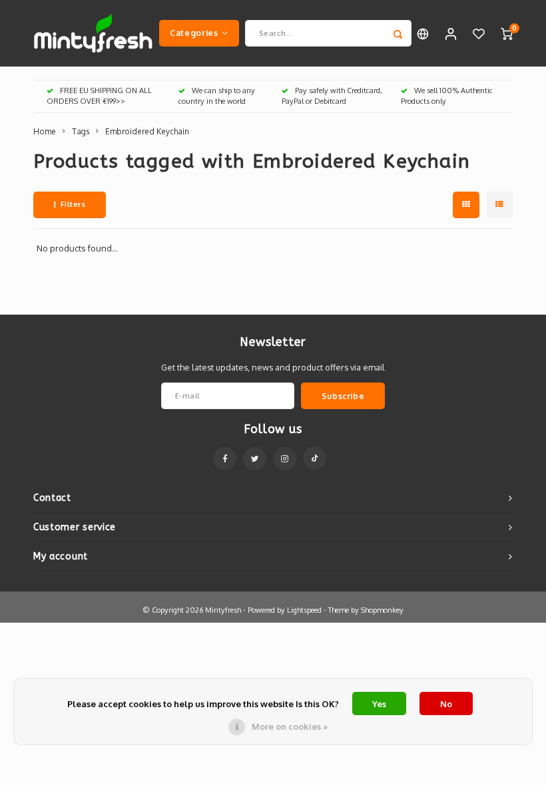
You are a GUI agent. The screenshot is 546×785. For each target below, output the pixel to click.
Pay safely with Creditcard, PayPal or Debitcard (332, 96)
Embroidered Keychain (147, 131)
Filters (73, 204)
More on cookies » (290, 726)
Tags (80, 131)
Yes (379, 704)
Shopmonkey (382, 610)
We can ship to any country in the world (216, 96)
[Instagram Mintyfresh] (284, 458)
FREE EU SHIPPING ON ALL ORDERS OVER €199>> (99, 96)
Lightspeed (304, 610)
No (446, 704)
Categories (194, 32)
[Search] (398, 33)
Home (44, 131)
